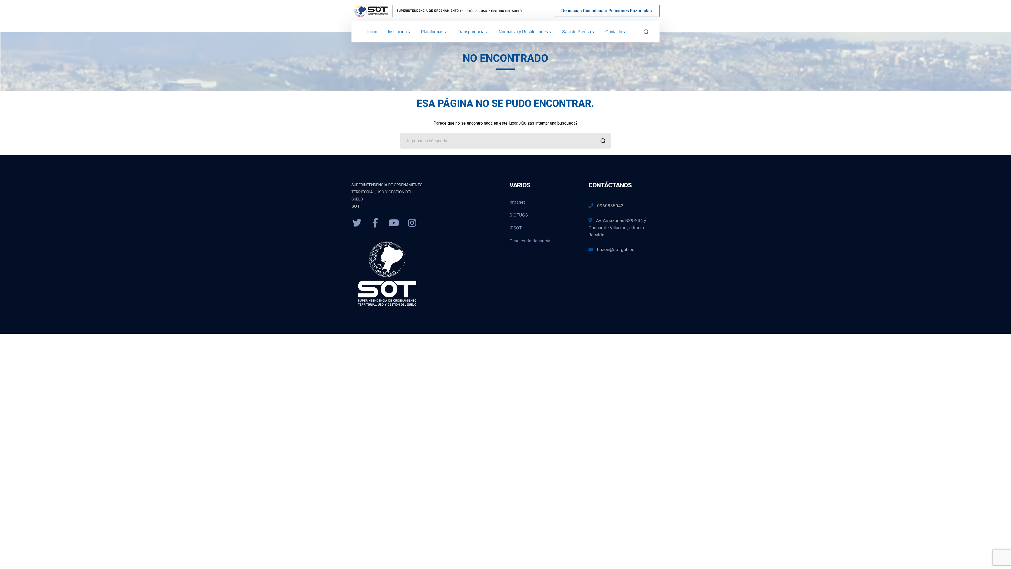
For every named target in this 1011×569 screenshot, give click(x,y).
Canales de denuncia (529, 240)
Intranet (517, 202)
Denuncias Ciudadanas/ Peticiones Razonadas (606, 10)
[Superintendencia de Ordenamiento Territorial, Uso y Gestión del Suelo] (437, 10)
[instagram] (412, 223)
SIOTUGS (518, 215)
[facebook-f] (375, 223)
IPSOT (515, 227)
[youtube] (393, 223)
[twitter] (356, 223)
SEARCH (603, 141)
